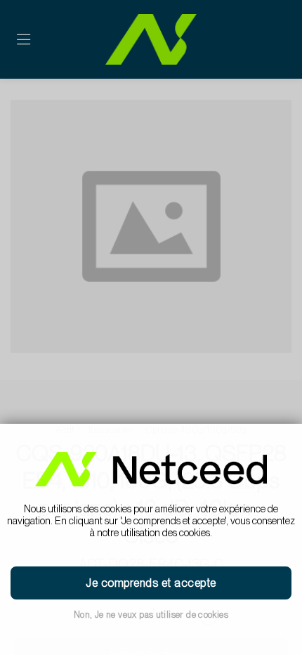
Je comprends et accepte (151, 583)
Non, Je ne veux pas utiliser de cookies (151, 614)
